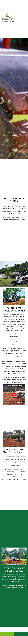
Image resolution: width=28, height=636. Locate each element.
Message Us (21, 634)
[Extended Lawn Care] (8, 18)
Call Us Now (7, 634)
